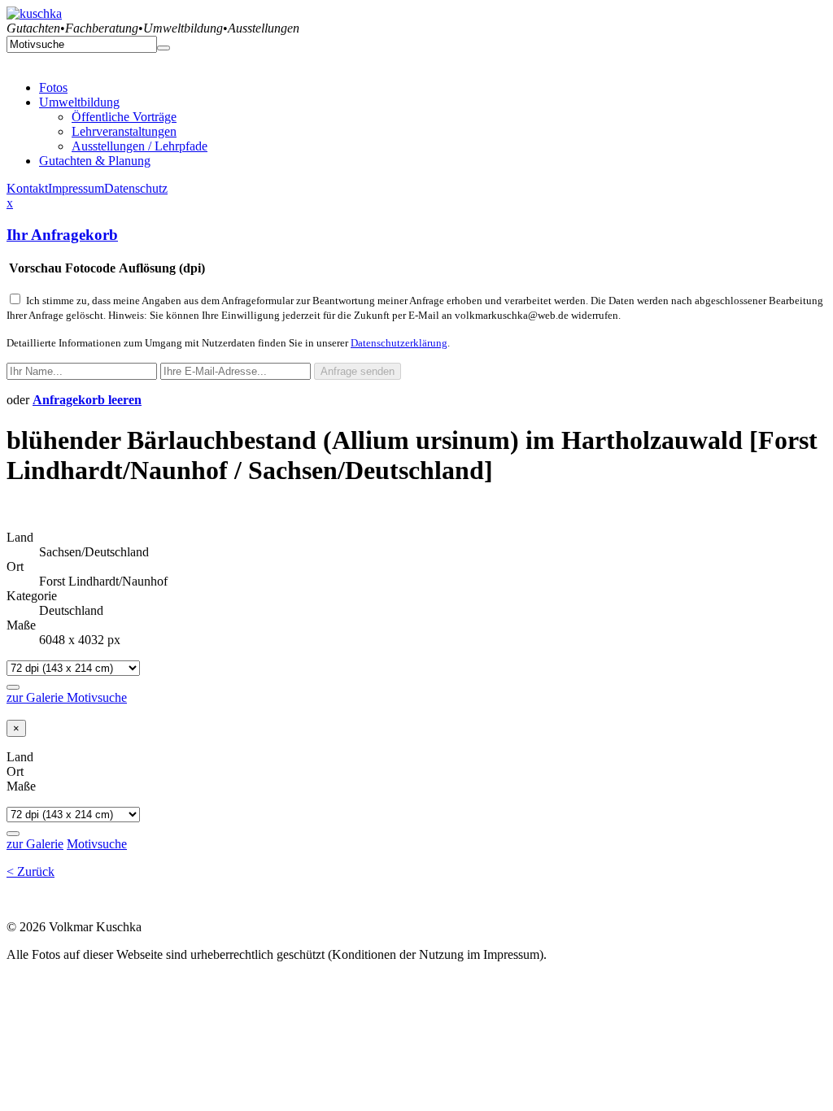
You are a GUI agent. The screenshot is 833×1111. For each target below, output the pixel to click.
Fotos (53, 87)
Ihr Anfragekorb (62, 234)
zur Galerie (37, 697)
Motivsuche (97, 697)
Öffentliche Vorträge (124, 117)
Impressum (76, 188)
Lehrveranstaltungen (124, 131)
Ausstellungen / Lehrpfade (139, 146)
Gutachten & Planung (94, 161)
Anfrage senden (358, 371)
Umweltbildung (79, 102)
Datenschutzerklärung (399, 343)
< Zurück (31, 871)
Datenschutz (136, 188)
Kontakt (27, 188)
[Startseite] (34, 13)
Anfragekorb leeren (87, 400)
